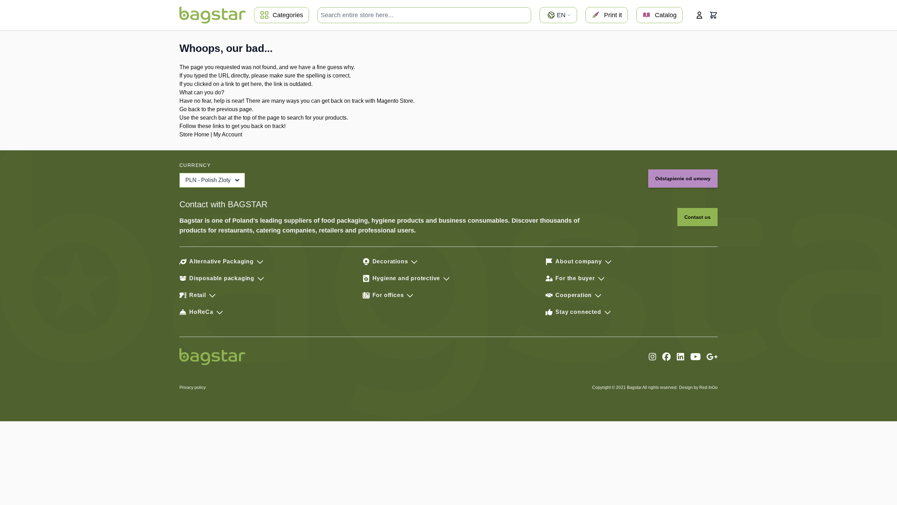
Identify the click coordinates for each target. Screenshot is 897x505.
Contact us (697, 217)
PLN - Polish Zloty (208, 180)
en (561, 15)
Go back (189, 109)
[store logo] (212, 15)
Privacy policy (192, 387)
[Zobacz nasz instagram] (652, 356)
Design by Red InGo (698, 387)
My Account (227, 134)
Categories (288, 15)
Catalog (666, 15)
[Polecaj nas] (712, 357)
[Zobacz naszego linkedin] (680, 356)
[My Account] (699, 15)
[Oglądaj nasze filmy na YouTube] (695, 356)
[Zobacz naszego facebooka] (666, 356)
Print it (613, 15)
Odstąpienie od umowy (683, 178)
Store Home (194, 134)
